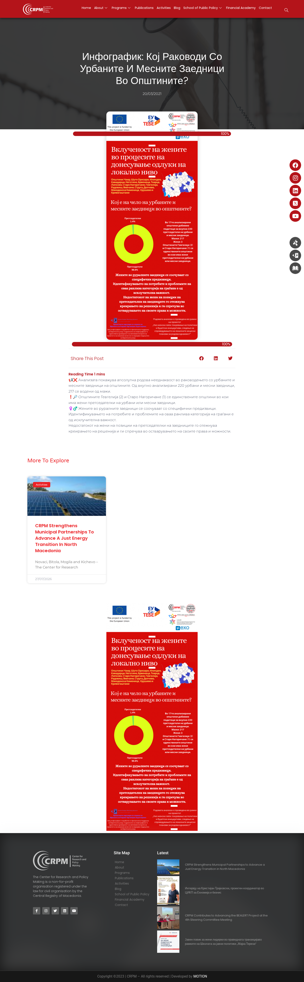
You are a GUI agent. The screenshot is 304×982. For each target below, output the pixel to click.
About (119, 867)
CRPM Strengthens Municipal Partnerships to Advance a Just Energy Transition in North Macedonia (64, 538)
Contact (121, 905)
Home (119, 862)
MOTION (200, 976)
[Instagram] (295, 178)
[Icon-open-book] (295, 268)
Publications (124, 878)
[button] (286, 10)
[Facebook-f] (36, 910)
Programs (122, 873)
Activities (122, 883)
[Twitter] (55, 910)
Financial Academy (129, 899)
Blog (118, 889)
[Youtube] (295, 216)
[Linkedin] (295, 190)
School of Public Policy (132, 894)
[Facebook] (295, 165)
